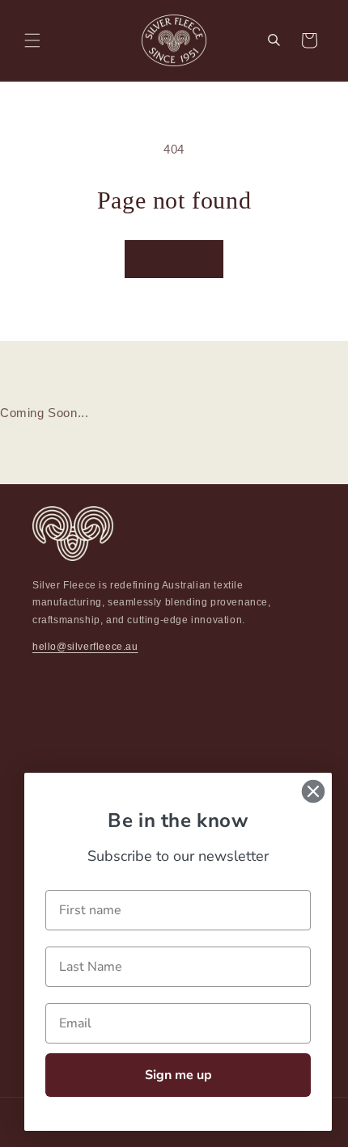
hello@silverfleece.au (85, 646)
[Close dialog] (313, 791)
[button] (32, 40)
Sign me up (178, 1075)
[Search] (273, 40)
